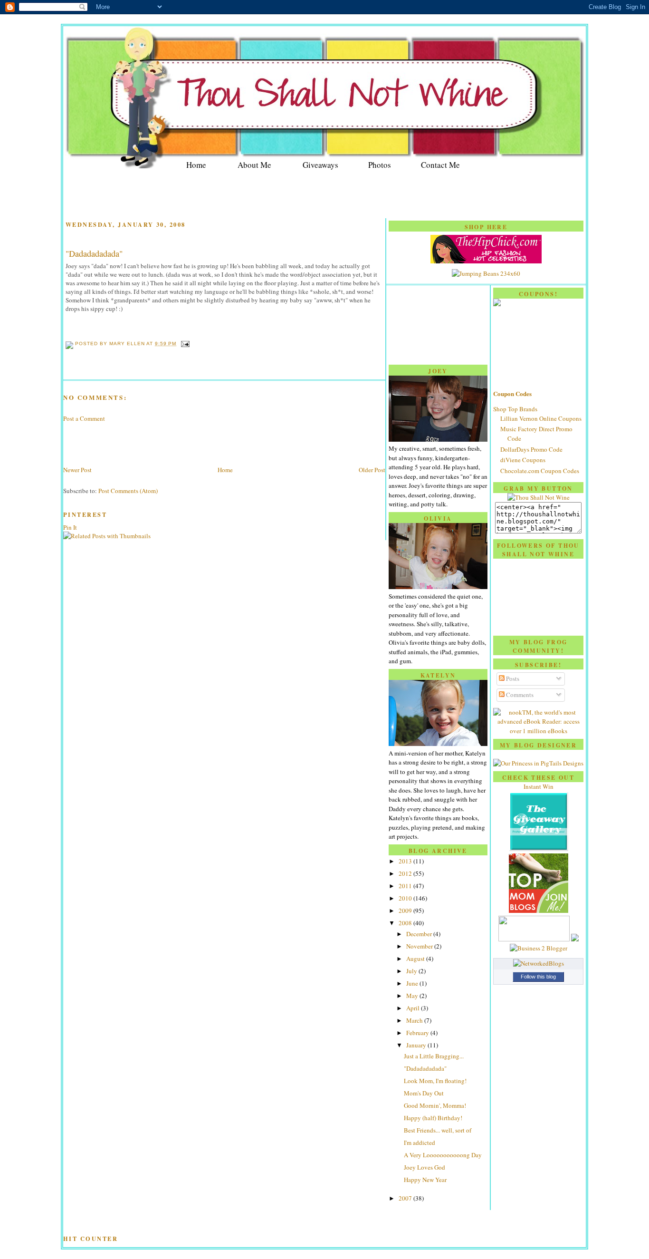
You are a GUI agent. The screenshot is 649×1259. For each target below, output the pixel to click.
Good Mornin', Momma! (435, 1105)
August (416, 958)
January (417, 1045)
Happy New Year (425, 1179)
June (413, 983)
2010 (406, 898)
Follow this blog (538, 976)
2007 (406, 1198)
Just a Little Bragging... (434, 1056)
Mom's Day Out (424, 1093)
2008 (406, 923)
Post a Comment (84, 418)
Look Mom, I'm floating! (435, 1080)
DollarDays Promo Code (531, 449)
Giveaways (320, 164)
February (418, 1032)
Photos (379, 164)
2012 (406, 873)
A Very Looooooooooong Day (443, 1155)
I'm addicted (419, 1142)
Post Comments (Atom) (128, 490)
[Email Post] (183, 343)
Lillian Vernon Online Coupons (541, 418)
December (419, 934)
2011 (406, 885)
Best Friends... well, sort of (437, 1130)
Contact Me (440, 164)
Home (196, 164)
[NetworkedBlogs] (538, 963)
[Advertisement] (324, 195)
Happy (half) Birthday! (433, 1118)
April (413, 1008)
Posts (512, 678)
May (413, 995)
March (415, 1020)
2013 (406, 861)
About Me (254, 164)
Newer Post (77, 469)
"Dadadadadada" (94, 253)
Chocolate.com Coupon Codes (539, 470)
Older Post (372, 469)
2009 (406, 910)
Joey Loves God (424, 1167)
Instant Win (539, 786)
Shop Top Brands (515, 409)
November (420, 946)
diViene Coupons (522, 459)
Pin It (70, 527)
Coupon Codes (512, 393)
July (412, 971)
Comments (519, 694)
